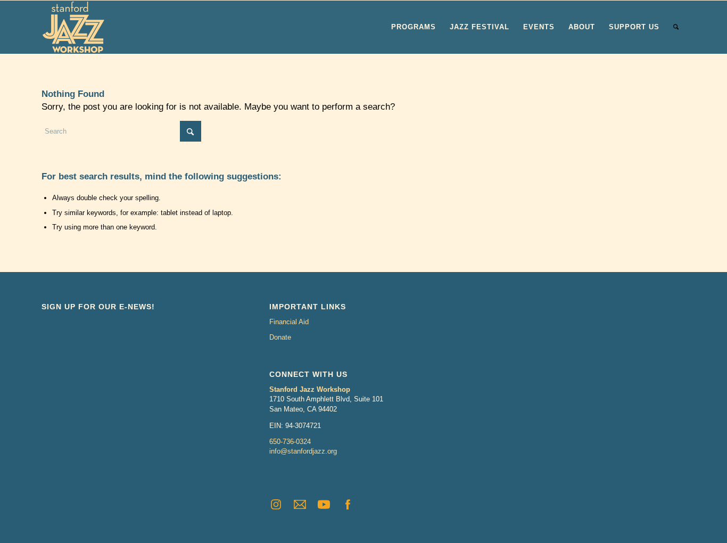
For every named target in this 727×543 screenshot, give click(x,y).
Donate (280, 337)
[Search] (675, 27)
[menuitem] (413, 27)
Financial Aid (289, 322)
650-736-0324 (290, 442)
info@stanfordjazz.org (303, 451)
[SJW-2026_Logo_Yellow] (73, 27)
